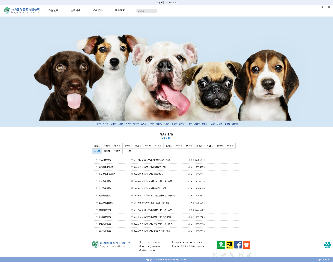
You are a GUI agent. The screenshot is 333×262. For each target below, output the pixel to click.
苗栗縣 (143, 123)
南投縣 (166, 123)
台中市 (151, 123)
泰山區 (230, 145)
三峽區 (179, 145)
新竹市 (128, 123)
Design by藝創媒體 (322, 259)
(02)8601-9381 (198, 202)
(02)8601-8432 (198, 195)
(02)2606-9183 (198, 216)
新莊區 (220, 145)
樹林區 (189, 145)
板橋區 (97, 145)
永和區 (148, 145)
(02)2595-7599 (154, 242)
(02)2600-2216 (198, 181)
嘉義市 (174, 123)
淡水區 (127, 151)
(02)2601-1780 (198, 188)
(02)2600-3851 (198, 174)
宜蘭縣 (121, 123)
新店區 (138, 145)
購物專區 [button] (120, 10)
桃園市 (136, 123)
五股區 (117, 151)
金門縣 (235, 123)
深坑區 (117, 145)
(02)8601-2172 (198, 159)
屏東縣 (204, 123)
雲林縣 (181, 123)
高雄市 (197, 123)
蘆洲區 (107, 151)
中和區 (158, 145)
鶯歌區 (199, 145)
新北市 (113, 123)
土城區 (169, 145)
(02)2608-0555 (198, 231)
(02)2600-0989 (198, 209)
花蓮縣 (220, 123)
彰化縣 (159, 123)
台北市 (98, 123)
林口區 (97, 151)
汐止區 (107, 145)
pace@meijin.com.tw (192, 242)
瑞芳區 (127, 145)
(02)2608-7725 (198, 167)
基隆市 (105, 123)
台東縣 (212, 123)
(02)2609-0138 (198, 224)
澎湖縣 (227, 123)
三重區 (210, 145)
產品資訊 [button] (76, 10)
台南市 (189, 123)
